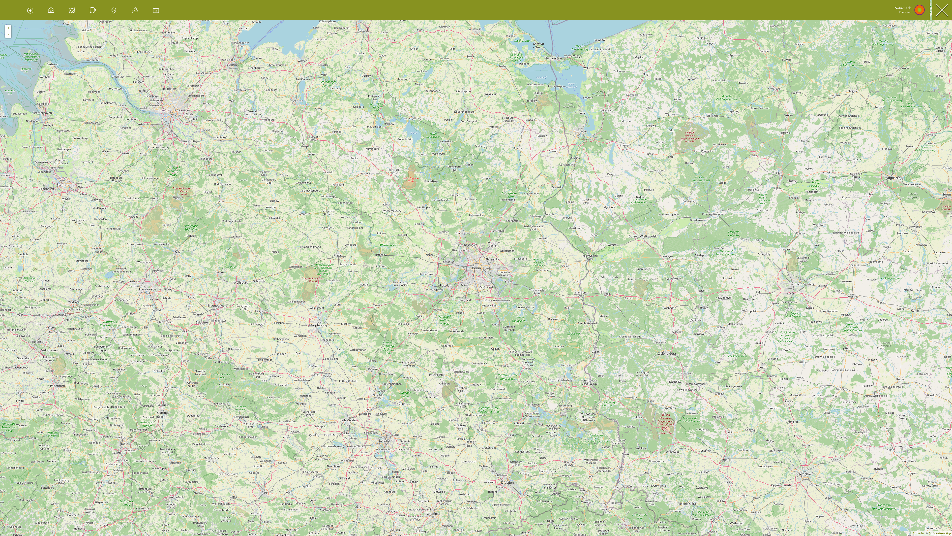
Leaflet (920, 533)
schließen (942, 10)
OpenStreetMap (942, 533)
